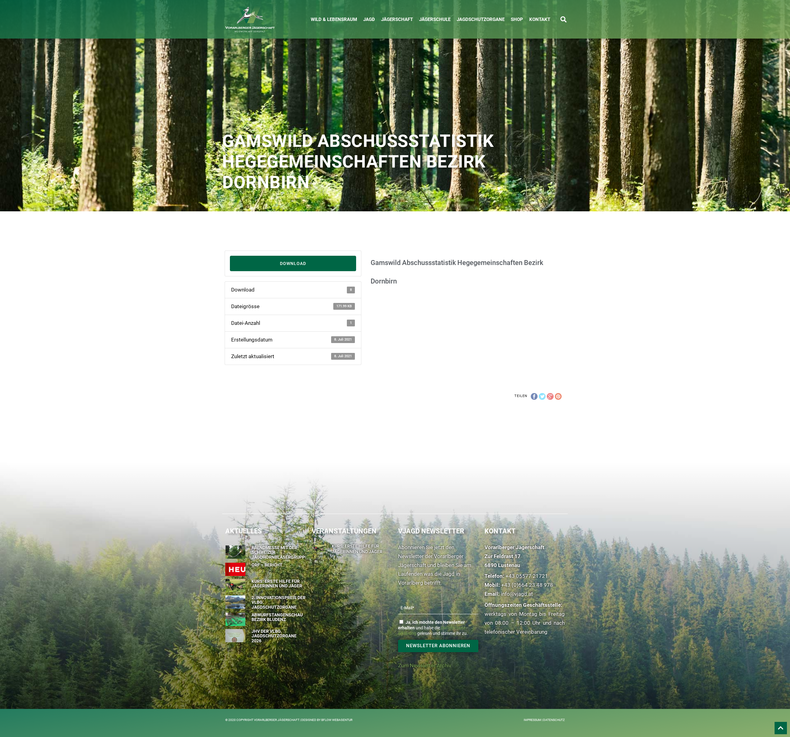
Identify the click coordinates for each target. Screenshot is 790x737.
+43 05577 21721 (526, 576)
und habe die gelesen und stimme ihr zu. (433, 628)
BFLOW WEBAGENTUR (336, 720)
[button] (563, 19)
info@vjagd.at (517, 594)
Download (293, 263)
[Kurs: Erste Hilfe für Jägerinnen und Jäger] (319, 547)
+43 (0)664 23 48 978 (527, 585)
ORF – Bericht (267, 564)
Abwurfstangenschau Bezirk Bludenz (277, 617)
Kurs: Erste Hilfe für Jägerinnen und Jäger (277, 583)
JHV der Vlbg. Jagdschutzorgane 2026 (274, 636)
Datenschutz (554, 720)
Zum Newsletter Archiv (424, 665)
